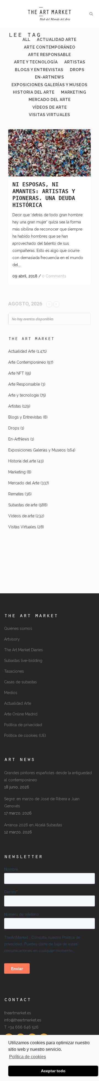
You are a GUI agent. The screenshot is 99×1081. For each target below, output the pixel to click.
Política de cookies (27, 1056)
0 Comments (54, 276)
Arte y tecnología (23, 395)
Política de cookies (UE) (25, 735)
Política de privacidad (23, 725)
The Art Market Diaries (23, 650)
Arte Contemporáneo (27, 362)
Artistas (14, 406)
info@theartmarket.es (22, 1020)
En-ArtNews (18, 439)
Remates (16, 494)
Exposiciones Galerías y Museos (37, 450)
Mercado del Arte (23, 483)
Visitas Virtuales (22, 527)
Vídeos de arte (21, 516)
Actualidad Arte (21, 351)
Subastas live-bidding (23, 660)
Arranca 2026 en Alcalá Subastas (33, 825)
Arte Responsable (24, 384)
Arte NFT (16, 373)
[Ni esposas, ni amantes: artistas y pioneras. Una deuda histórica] (49, 152)
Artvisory (12, 639)
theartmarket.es (17, 1013)
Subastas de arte (22, 505)
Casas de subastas (20, 682)
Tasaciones (14, 671)
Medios (10, 692)
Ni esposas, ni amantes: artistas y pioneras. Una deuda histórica (43, 194)
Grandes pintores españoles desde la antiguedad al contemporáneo (48, 776)
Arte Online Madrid (20, 714)
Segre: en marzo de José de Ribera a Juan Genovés (41, 802)
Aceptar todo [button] (53, 1071)
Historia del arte (22, 461)
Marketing (17, 472)
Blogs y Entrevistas (25, 417)
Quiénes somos (18, 628)
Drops (13, 428)
